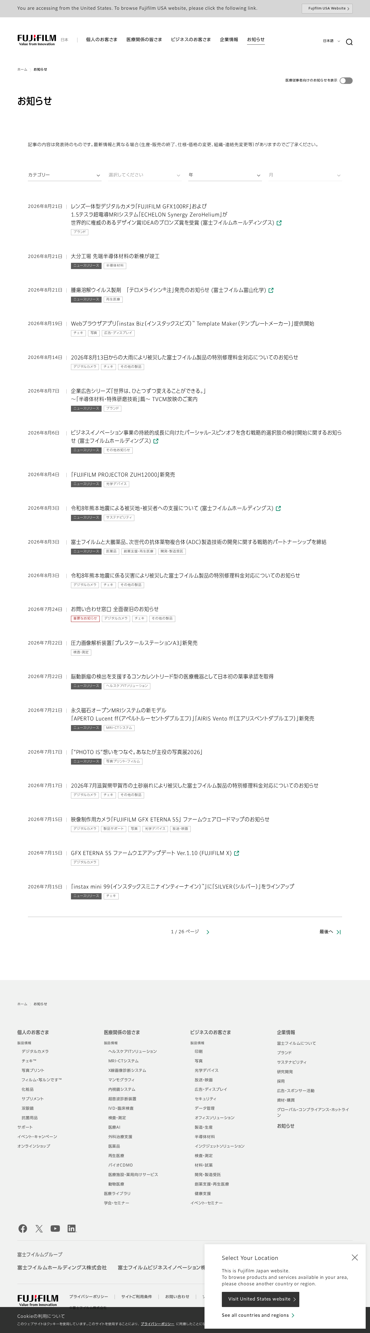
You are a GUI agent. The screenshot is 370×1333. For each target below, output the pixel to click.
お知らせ (286, 1126)
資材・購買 (286, 1100)
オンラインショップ (33, 1146)
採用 (281, 1081)
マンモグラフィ (121, 1080)
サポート (25, 1127)
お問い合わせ (177, 1297)
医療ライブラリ (117, 1194)
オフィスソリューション (215, 1118)
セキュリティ (206, 1099)
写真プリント (33, 1071)
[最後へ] (337, 932)
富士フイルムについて (297, 1044)
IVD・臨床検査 (121, 1109)
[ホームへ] (36, 40)
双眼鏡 (28, 1109)
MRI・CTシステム (123, 1061)
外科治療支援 (120, 1137)
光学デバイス (207, 1071)
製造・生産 (204, 1127)
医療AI (114, 1127)
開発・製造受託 (208, 1175)
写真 (199, 1061)
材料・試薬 (204, 1165)
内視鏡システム (122, 1090)
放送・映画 (204, 1080)
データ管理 (205, 1109)
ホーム (22, 69)
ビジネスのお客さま (210, 1032)
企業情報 (286, 1032)
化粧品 (28, 1090)
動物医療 (116, 1184)
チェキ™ (29, 1061)
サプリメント (33, 1099)
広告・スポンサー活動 (296, 1091)
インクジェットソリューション (220, 1146)
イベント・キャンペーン (37, 1137)
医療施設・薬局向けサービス (133, 1175)
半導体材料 (205, 1137)
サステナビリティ (292, 1063)
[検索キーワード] (349, 42)
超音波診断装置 (122, 1099)
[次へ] (207, 932)
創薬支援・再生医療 (212, 1184)
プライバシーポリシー (157, 1324)
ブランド (284, 1053)
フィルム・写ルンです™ (42, 1080)
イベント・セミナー (206, 1203)
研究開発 (285, 1072)
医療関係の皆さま (122, 1032)
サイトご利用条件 (136, 1297)
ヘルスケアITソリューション (132, 1052)
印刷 (199, 1052)
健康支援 (203, 1194)
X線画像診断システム (127, 1071)
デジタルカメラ (35, 1052)
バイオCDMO (120, 1165)
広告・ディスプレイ (211, 1090)
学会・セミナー (117, 1203)
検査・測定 (117, 1118)
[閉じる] (354, 1257)
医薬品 (114, 1146)
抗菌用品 (30, 1118)
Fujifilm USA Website (327, 8)
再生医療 (116, 1156)
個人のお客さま (33, 1032)
